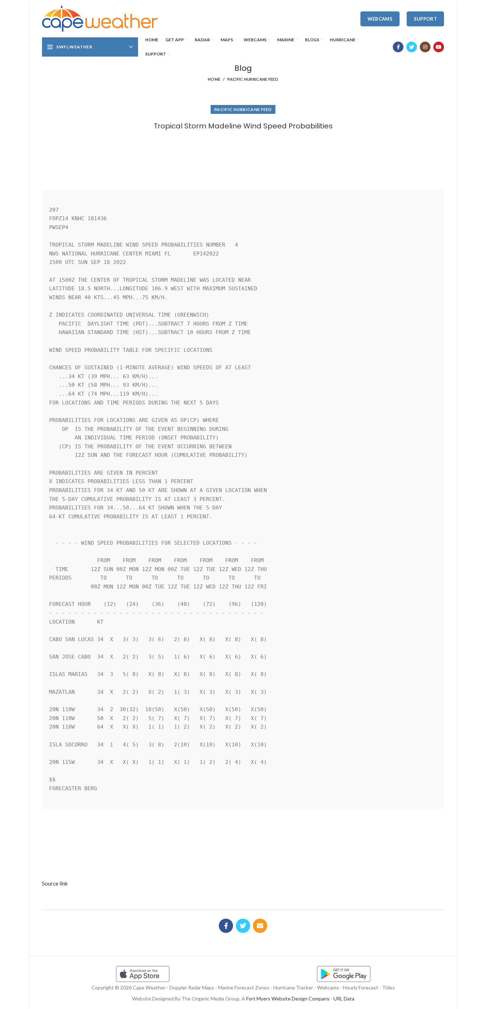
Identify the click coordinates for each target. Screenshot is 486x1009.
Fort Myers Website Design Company (287, 998)
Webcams (380, 19)
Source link (55, 883)
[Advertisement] (243, 158)
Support (425, 19)
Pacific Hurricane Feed (252, 79)
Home (214, 79)
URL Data (343, 998)
